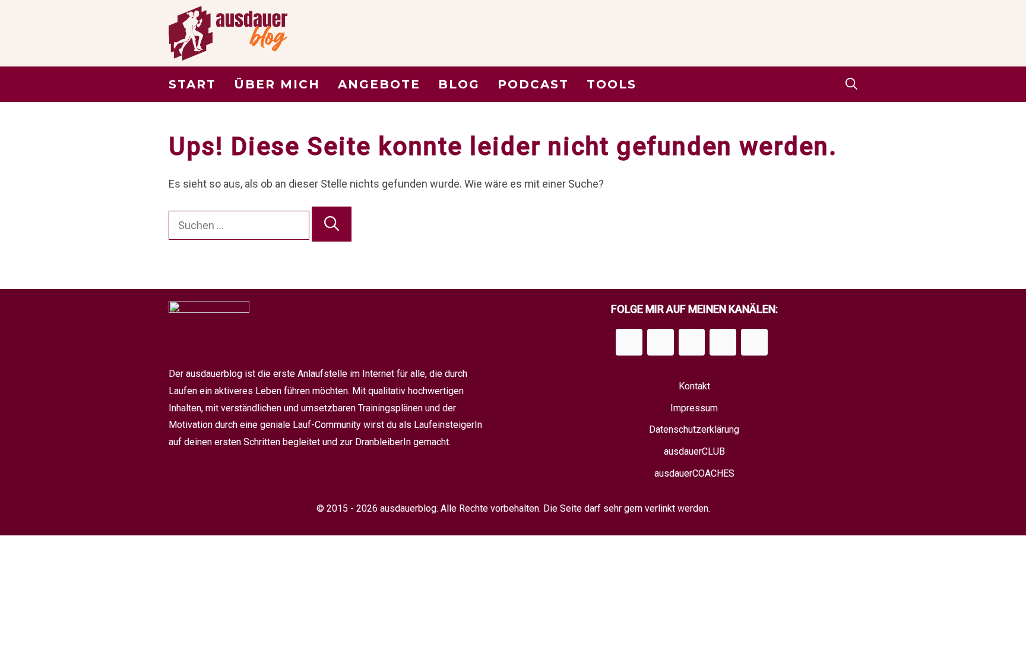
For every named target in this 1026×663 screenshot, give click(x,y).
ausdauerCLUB (694, 451)
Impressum (694, 408)
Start (192, 84)
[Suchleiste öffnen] (851, 84)
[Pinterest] (754, 342)
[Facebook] (629, 342)
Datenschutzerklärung (694, 429)
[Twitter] (723, 342)
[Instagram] (660, 342)
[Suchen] (332, 224)
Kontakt (694, 386)
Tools (611, 84)
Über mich (277, 84)
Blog (459, 84)
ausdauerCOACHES (694, 473)
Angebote (379, 84)
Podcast (533, 84)
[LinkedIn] (692, 342)
